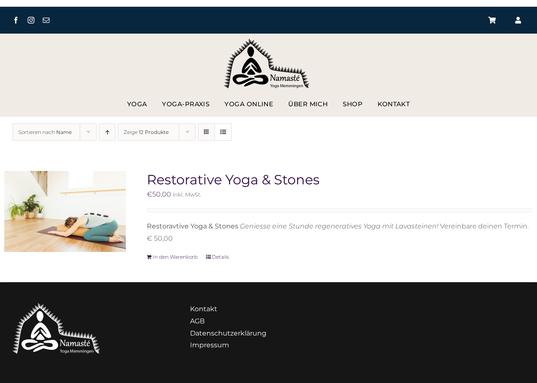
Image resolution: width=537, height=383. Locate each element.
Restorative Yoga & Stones (233, 179)
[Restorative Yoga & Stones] (65, 211)
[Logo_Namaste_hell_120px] (56, 306)
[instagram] (31, 20)
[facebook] (16, 20)
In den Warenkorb (175, 257)
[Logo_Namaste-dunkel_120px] (269, 42)
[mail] (46, 20)
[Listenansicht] (223, 132)
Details (220, 257)
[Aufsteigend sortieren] (107, 132)
